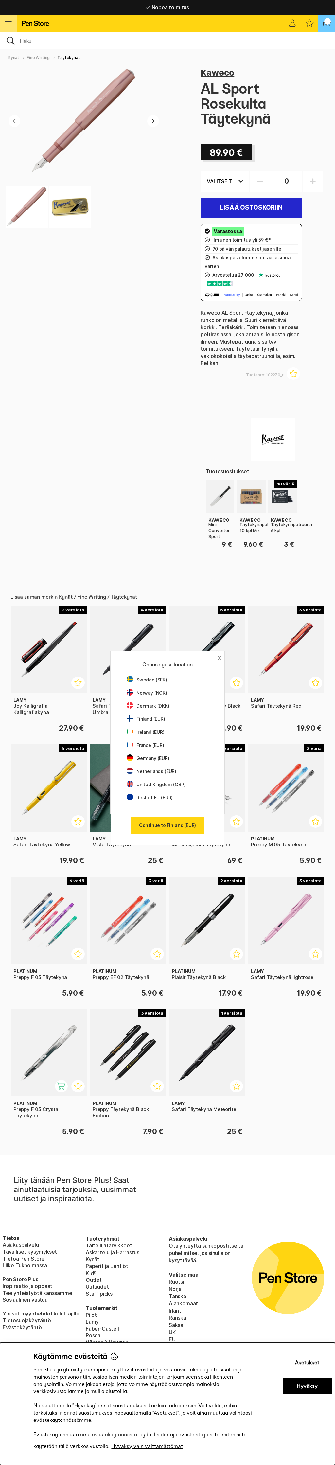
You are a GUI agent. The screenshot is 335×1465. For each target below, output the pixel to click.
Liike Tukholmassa (25, 1265)
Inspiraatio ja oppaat (27, 1286)
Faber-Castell (102, 1328)
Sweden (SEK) (151, 679)
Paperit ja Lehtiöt (107, 1266)
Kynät (13, 57)
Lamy (92, 1321)
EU (172, 1339)
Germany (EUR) (152, 758)
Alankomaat (183, 1303)
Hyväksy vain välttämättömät (147, 1446)
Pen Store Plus (20, 1279)
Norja (175, 1289)
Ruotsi (176, 1282)
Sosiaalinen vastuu (25, 1300)
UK (172, 1332)
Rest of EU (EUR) (154, 797)
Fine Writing (38, 57)
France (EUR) (150, 745)
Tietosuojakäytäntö (27, 1320)
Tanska (177, 1296)
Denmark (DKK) (152, 706)
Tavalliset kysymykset (30, 1251)
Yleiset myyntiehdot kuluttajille (41, 1313)
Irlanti (176, 1310)
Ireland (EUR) (150, 732)
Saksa (176, 1325)
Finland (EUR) (150, 719)
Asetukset (307, 1362)
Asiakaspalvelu (21, 1245)
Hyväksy (307, 1386)
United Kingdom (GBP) (160, 784)
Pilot (91, 1315)
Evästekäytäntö (22, 1327)
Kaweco (217, 72)
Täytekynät (68, 57)
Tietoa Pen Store (23, 1258)
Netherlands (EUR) (156, 771)
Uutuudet (97, 1286)
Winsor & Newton (107, 1342)
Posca (93, 1335)
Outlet (94, 1280)
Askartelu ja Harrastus (112, 1252)
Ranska (177, 1318)
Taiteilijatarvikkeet (109, 1245)
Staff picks (99, 1293)
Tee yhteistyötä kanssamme (37, 1293)
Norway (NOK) (151, 693)
